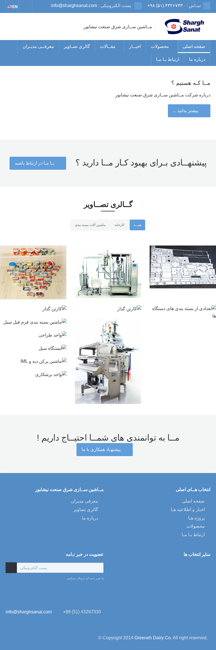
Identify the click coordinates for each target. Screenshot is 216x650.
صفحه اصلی (194, 46)
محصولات (160, 46)
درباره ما (197, 59)
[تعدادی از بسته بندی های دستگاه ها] (33, 267)
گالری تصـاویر (77, 46)
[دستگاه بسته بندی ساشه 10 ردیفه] (108, 348)
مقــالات (108, 46)
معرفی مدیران (84, 501)
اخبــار (135, 46)
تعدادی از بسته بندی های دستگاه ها (33, 285)
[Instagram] (25, 6)
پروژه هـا (196, 518)
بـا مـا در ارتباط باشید (35, 163)
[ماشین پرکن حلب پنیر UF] (108, 267)
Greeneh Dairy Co (152, 637)
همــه (137, 225)
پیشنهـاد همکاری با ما (102, 449)
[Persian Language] (12, 6)
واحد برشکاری (183, 282)
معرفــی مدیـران (38, 46)
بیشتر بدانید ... (186, 110)
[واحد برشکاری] (183, 267)
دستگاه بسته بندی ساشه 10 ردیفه (108, 366)
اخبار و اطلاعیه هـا (188, 509)
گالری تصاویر (85, 509)
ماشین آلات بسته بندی (90, 225)
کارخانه (119, 225)
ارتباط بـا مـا (167, 59)
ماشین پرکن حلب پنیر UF (108, 285)
